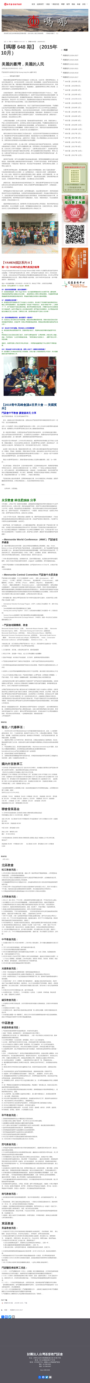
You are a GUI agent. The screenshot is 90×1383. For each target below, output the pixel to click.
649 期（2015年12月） (74, 103)
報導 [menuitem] (68, 4)
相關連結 (48, 1335)
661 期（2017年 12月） (74, 155)
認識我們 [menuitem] (41, 5)
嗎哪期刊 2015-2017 (16, 1310)
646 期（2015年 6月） (73, 90)
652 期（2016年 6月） (73, 116)
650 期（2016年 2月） (73, 107)
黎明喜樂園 (28, 1332)
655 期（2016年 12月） (74, 129)
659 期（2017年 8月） (73, 146)
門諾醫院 (27, 1338)
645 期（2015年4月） (73, 86)
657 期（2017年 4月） (73, 138)
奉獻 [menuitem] (78, 4)
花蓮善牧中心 (28, 1335)
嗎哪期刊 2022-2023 (70, 64)
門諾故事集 (49, 1330)
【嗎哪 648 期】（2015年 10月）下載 (15, 1303)
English (11, 1330)
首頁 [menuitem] (33, 4)
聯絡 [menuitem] (73, 4)
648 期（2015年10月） (74, 99)
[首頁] (13, 4)
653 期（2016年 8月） (73, 120)
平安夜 (69, 1329)
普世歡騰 (70, 1336)
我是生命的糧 (71, 1334)
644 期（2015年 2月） (73, 81)
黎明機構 (27, 1330)
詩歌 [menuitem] (84, 5)
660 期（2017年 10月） (74, 151)
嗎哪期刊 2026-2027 (70, 55)
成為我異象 (70, 1332)
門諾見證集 (49, 1332)
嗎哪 (5, 1310)
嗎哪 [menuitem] (63, 4)
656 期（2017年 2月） (73, 133)
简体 (15, 1330)
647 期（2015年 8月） (73, 94)
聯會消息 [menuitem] (56, 4)
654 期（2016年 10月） (74, 125)
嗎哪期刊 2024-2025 (70, 60)
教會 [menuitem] (49, 5)
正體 (7, 1330)
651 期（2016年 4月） (73, 112)
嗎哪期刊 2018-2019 (70, 73)
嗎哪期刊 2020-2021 (70, 68)
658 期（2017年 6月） (73, 142)
